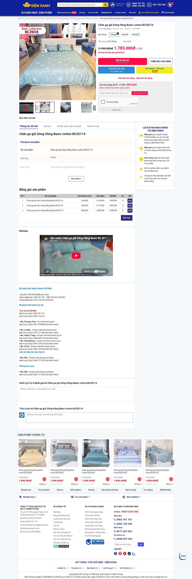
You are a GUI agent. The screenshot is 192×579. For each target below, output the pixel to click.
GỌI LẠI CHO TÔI (139, 93)
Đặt (130, 200)
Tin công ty (148, 490)
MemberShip (165, 490)
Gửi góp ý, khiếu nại (61, 543)
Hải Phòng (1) (108, 568)
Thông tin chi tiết (28, 126)
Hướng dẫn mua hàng (94, 526)
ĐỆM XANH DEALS (64, 13)
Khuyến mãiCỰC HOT (120, 5)
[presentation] (36, 108)
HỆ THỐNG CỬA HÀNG (150, 13)
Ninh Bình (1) (92, 568)
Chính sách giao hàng (94, 512)
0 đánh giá (116, 110)
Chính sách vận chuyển (69, 126)
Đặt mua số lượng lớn (62, 532)
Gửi (140, 544)
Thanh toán (93, 126)
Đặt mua (126, 218)
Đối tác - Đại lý (59, 529)
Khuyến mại (26, 490)
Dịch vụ (60, 490)
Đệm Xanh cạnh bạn (110, 490)
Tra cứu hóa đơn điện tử (62, 536)
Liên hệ (56, 526)
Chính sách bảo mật (93, 519)
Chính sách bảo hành (93, 522)
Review (47, 126)
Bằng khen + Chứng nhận (95, 532)
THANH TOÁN (120, 13)
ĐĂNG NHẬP (169, 13)
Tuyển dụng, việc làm (61, 519)
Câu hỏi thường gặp (93, 536)
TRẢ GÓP (132, 13)
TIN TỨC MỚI (93, 13)
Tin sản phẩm (44, 490)
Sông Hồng (106, 29)
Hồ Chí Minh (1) (126, 568)
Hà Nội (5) (61, 568)
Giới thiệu (57, 512)
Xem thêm (75, 179)
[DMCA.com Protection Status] (67, 546)
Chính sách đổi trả (92, 515)
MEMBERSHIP (106, 13)
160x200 (114, 35)
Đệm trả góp (131, 490)
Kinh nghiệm (75, 490)
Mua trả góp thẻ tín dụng (95, 529)
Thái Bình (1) (76, 568)
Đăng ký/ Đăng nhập (61, 515)
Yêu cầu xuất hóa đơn (62, 539)
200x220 (135, 35)
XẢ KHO (82, 13)
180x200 (124, 35)
